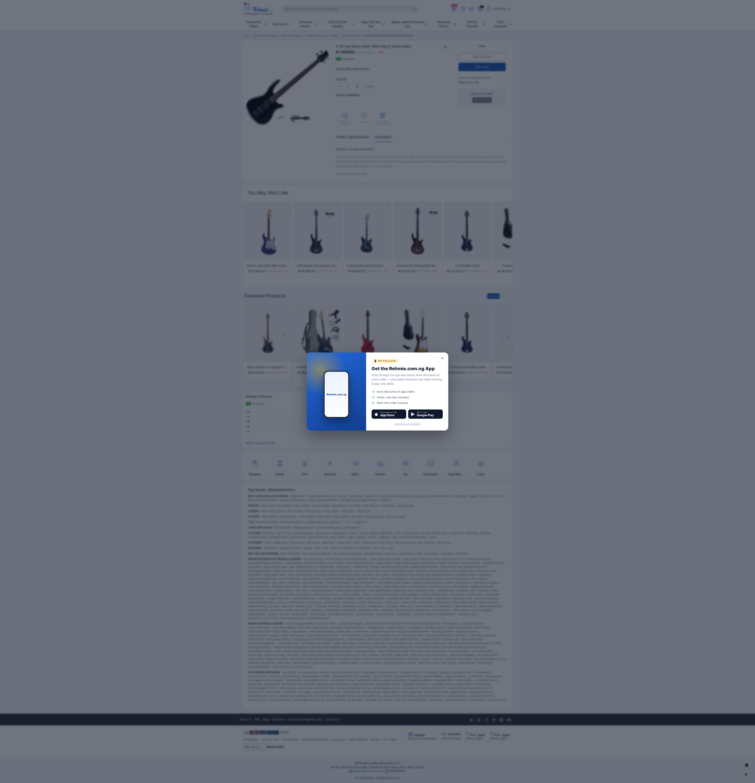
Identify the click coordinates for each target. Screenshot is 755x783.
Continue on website (407, 423)
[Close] (442, 358)
